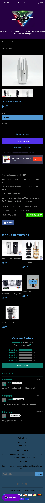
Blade (6, 206)
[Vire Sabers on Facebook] (18, 484)
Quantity (5, 123)
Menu (6, 3)
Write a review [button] (22, 366)
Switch (27, 206)
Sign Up (39, 474)
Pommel (7, 211)
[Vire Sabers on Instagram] (22, 484)
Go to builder (34, 215)
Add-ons (25, 211)
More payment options (22, 147)
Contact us (22, 443)
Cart (41, 3)
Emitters (12, 42)
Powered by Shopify (29, 490)
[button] (13, 350)
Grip (36, 206)
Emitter (16, 206)
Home (3, 42)
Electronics (9, 215)
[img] (7, 380)
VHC (16, 211)
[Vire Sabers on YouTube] (26, 484)
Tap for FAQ (22, 3)
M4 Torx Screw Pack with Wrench (22, 158)
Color (3, 113)
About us (22, 446)
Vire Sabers (17, 490)
